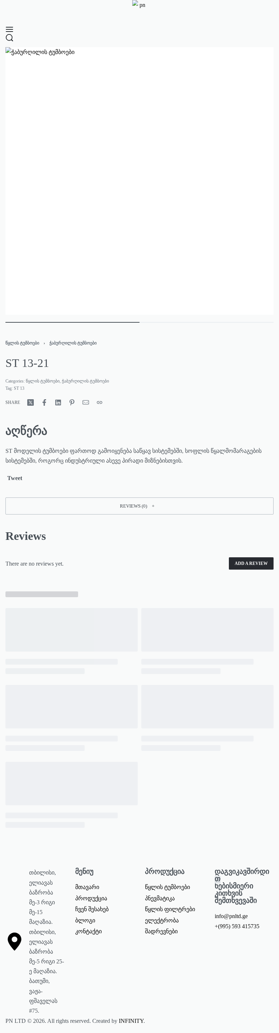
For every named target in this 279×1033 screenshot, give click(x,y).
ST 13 (19, 388)
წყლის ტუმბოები (22, 343)
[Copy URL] (99, 402)
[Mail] (85, 402)
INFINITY (131, 1021)
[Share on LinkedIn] (58, 402)
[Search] (9, 38)
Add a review (251, 563)
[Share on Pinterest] (72, 402)
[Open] (9, 29)
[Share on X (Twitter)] (30, 402)
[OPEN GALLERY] (139, 181)
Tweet (14, 478)
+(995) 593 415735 (237, 926)
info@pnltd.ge (231, 916)
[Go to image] (72, 322)
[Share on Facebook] (44, 402)
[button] (139, 505)
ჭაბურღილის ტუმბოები (73, 343)
